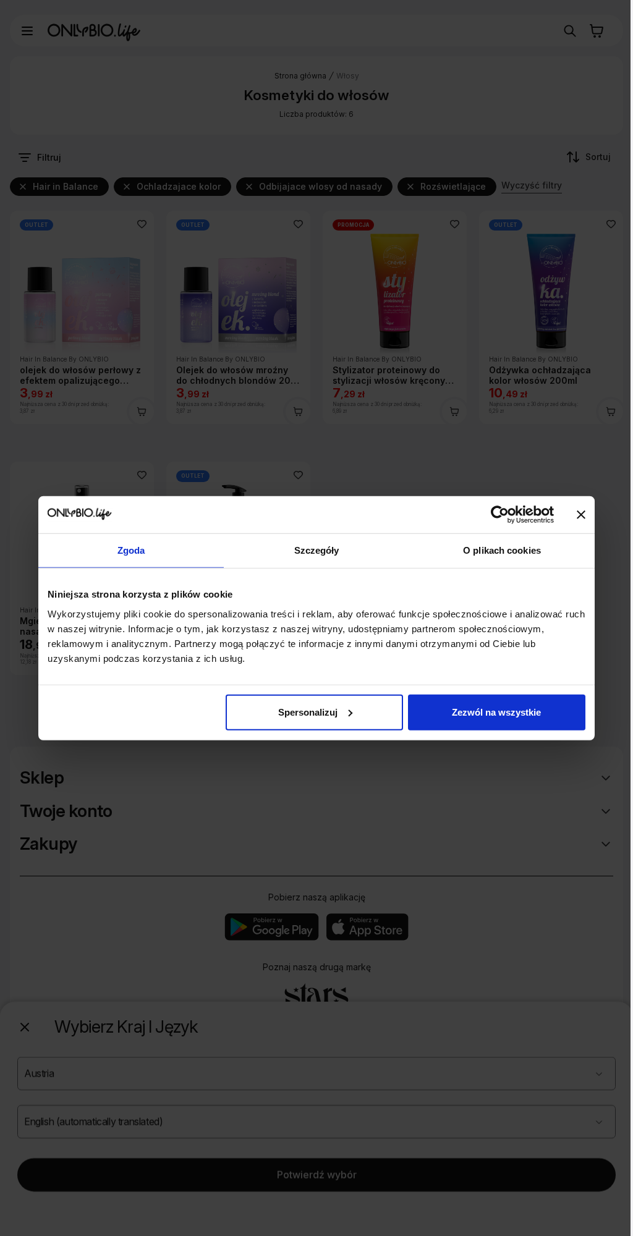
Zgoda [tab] (131, 550)
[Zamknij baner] (581, 514)
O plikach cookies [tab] (502, 550)
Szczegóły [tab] (316, 550)
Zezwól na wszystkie (496, 711)
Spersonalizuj (308, 711)
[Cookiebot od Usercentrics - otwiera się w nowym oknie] (500, 515)
